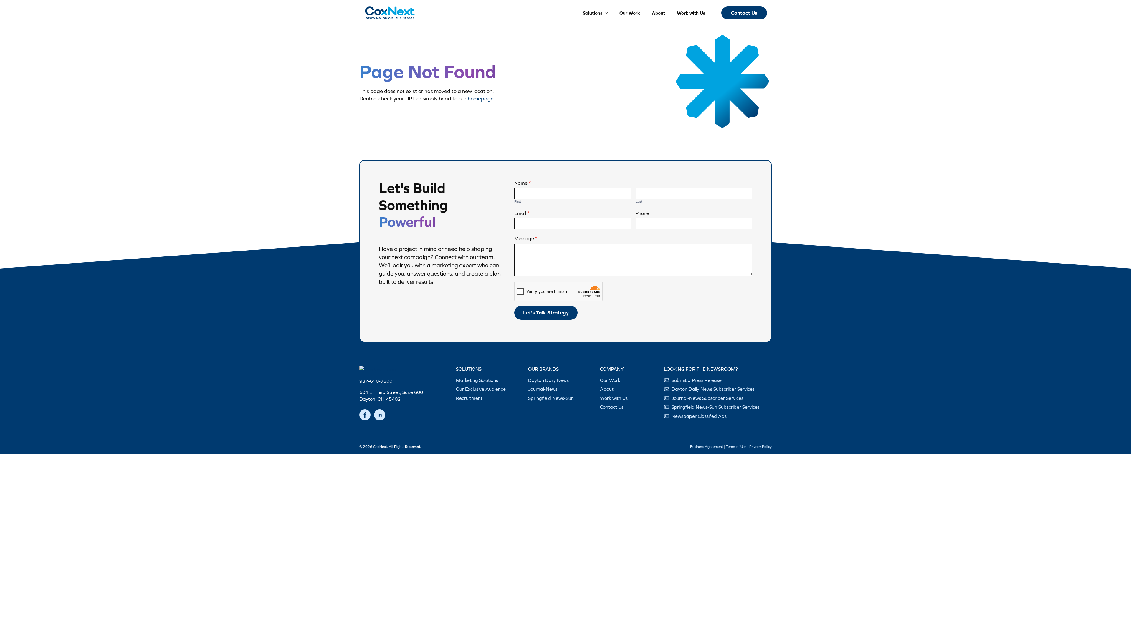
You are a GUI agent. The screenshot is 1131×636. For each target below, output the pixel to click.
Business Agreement (706, 447)
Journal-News (543, 389)
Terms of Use (736, 447)
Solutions (592, 13)
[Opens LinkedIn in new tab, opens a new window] (379, 414)
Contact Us (612, 407)
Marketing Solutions (477, 380)
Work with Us (691, 13)
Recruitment (469, 398)
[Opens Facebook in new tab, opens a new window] (365, 414)
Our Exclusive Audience (481, 389)
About (658, 13)
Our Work (629, 13)
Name (522, 183)
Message (525, 238)
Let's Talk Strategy (546, 312)
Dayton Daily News (548, 380)
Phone (642, 213)
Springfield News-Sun (551, 398)
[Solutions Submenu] (605, 13)
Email (521, 213)
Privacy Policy (760, 447)
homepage (481, 98)
